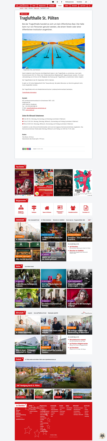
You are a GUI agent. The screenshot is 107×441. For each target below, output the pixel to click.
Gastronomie (62, 412)
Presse (31, 412)
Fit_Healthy (86, 414)
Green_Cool (86, 411)
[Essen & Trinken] (24, 394)
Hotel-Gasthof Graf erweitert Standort (52, 351)
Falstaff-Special (62, 411)
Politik (41, 421)
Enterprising (87, 416)
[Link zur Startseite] (23, 5)
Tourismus (61, 414)
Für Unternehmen (77, 411)
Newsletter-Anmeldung (33, 411)
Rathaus (41, 424)
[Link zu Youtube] (53, 2)
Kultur (66, 6)
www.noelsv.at (30, 110)
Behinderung (42, 416)
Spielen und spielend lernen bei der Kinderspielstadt (53, 258)
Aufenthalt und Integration (44, 411)
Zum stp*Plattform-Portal (40, 313)
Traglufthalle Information (29, 92)
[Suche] (89, 5)
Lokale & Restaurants (54, 411)
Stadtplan (34, 212)
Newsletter (18, 410)
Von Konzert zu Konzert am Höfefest (52, 305)
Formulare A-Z (86, 212)
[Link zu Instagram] (57, 2)
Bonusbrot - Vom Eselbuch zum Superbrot (79, 238)
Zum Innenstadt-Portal (33, 220)
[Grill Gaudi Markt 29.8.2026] (43, 182)
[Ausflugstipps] (82, 394)
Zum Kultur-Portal (29, 266)
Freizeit (60, 6)
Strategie (86, 409)
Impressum (18, 416)
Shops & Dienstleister (54, 409)
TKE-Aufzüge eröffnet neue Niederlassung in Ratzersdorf (78, 331)
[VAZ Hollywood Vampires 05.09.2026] (63, 182)
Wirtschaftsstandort (77, 409)
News (34, 6)
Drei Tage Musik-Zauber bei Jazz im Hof (52, 285)
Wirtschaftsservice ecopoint (78, 339)
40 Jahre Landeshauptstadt (34, 407)
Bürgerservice (42, 6)
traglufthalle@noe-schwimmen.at (36, 108)
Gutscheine (53, 412)
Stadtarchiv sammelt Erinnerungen (75, 285)
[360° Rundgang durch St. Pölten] (53, 375)
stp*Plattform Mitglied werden (79, 343)
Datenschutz (18, 413)
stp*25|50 (82, 6)
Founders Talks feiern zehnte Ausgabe (52, 331)
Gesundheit (42, 419)
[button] (102, 436)
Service (52, 414)
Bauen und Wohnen (43, 414)
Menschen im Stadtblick (58, 220)
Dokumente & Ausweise (60, 212)
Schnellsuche (42, 407)
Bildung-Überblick (43, 417)
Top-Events (20, 167)
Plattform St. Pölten (77, 412)
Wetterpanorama (69, 2)
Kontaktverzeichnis (72, 212)
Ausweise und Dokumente (44, 412)
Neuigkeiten (53, 407)
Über (52, 416)
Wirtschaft (74, 6)
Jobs (86, 2)
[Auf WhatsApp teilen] (25, 149)
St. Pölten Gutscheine (46, 220)
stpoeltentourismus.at (50, 359)
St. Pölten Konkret (33, 409)
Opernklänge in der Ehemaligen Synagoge (79, 305)
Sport (61, 409)
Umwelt (41, 428)
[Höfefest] (82, 182)
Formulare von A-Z (43, 409)
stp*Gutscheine (74, 347)
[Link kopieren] (28, 149)
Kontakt (17, 411)
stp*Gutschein (74, 246)
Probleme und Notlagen (44, 423)
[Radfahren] (44, 394)
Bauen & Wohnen (47, 212)
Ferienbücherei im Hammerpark (22, 305)
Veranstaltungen (43, 429)
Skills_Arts (86, 412)
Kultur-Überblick (69, 407)
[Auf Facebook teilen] (30, 149)
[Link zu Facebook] (62, 2)
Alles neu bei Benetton (24, 259)
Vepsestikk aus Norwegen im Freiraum (26, 285)
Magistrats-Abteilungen (21, 212)
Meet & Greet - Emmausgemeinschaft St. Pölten (26, 351)
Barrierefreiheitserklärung (21, 414)
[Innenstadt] (63, 394)
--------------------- (19, 417)
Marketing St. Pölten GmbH (78, 414)
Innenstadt (51, 6)
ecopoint (30, 313)
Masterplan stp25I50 (53, 313)
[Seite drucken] (23, 149)
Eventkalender (62, 407)
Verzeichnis (79, 2)
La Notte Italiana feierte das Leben (52, 238)
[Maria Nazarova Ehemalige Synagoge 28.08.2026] (24, 182)
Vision (86, 407)
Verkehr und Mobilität (44, 431)
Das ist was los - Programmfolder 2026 (75, 220)
